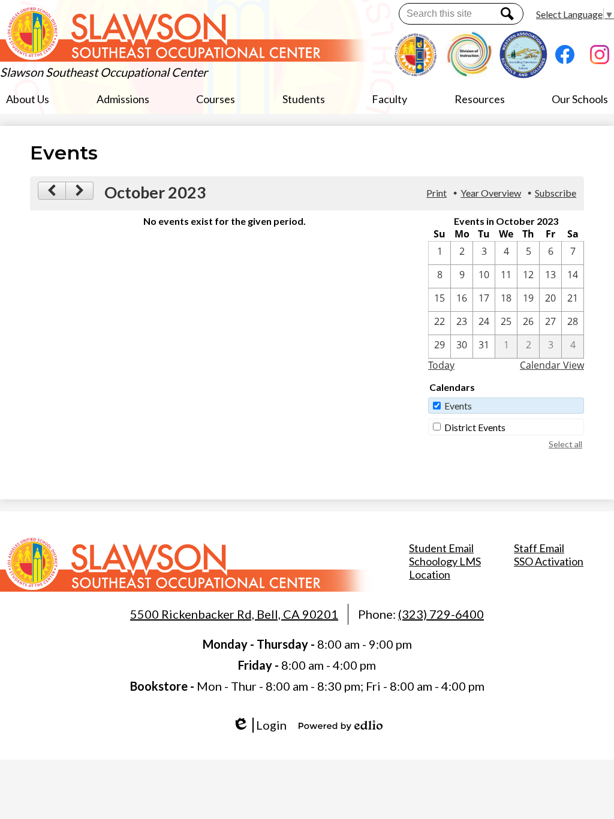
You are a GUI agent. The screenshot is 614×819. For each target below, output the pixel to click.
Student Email (441, 548)
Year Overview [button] (490, 192)
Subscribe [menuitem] (555, 192)
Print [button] (436, 192)
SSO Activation (548, 561)
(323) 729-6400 (441, 614)
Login (263, 725)
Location (429, 574)
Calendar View (552, 365)
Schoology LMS (445, 561)
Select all (565, 444)
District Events (474, 427)
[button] (27, 99)
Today (441, 365)
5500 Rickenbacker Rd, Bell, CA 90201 (234, 614)
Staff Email (539, 548)
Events (458, 405)
